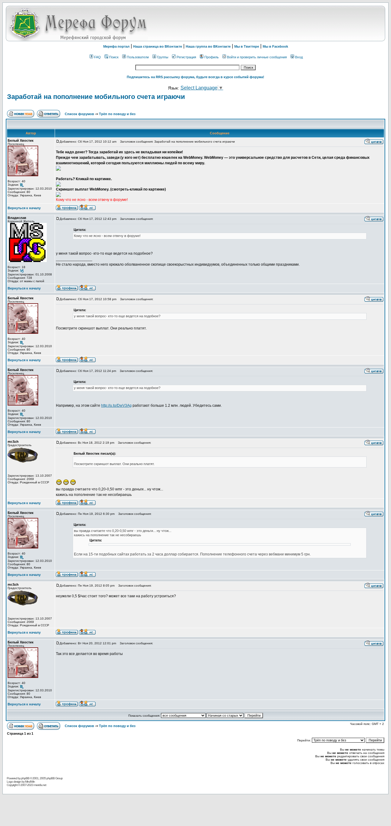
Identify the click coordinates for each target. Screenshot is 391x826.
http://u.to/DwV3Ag (116, 405)
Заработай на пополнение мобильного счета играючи (96, 96)
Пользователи (138, 57)
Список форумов (80, 114)
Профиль (211, 57)
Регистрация (186, 57)
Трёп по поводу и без (117, 114)
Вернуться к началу (24, 208)
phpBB (25, 778)
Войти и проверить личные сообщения (257, 57)
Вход (299, 57)
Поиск (114, 57)
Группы (162, 57)
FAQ (97, 57)
